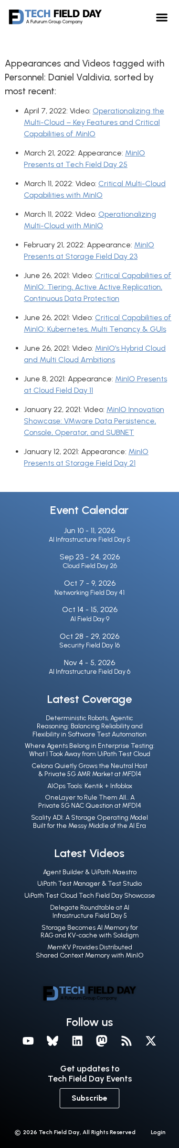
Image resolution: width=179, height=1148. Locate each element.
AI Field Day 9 (89, 619)
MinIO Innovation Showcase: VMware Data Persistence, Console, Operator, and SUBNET (94, 421)
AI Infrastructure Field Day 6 (89, 672)
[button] (162, 17)
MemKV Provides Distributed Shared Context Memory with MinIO (90, 951)
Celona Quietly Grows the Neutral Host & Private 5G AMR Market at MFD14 (89, 770)
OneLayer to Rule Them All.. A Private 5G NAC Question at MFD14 (89, 801)
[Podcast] (126, 1041)
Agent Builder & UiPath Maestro (90, 872)
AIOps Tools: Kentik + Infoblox (89, 786)
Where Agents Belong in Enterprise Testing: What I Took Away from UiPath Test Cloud (90, 750)
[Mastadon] (102, 1041)
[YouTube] (28, 1041)
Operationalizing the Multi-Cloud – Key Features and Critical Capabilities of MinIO (94, 122)
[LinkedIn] (77, 1041)
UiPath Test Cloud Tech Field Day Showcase (89, 896)
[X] (151, 1041)
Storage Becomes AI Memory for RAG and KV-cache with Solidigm (90, 932)
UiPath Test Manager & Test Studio (89, 884)
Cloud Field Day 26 (90, 566)
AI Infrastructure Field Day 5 (89, 539)
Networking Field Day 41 (89, 593)
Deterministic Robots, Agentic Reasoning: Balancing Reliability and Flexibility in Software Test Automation (89, 726)
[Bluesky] (52, 1041)
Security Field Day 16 (89, 645)
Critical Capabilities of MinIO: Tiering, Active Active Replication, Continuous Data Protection (97, 287)
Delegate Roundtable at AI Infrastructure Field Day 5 (89, 911)
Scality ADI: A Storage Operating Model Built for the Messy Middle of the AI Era (89, 822)
